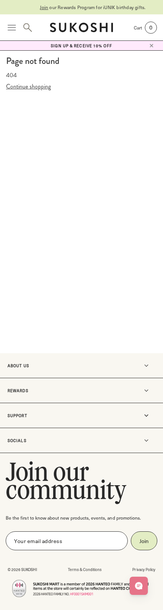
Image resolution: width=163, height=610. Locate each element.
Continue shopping (28, 86)
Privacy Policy (143, 569)
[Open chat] (139, 586)
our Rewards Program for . (85, 7)
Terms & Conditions (85, 569)
